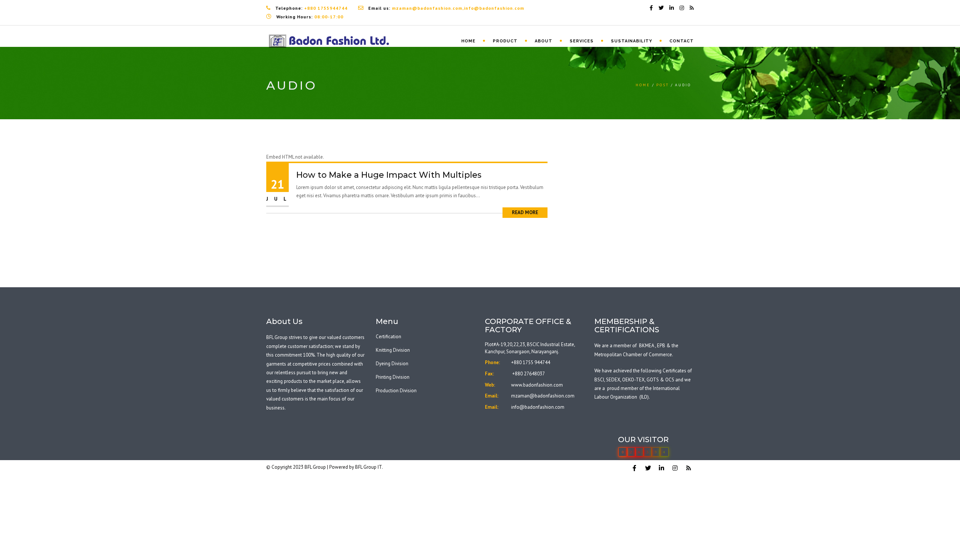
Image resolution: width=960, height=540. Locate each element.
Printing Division (393, 377)
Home (468, 41)
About (543, 41)
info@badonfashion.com (537, 407)
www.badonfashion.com (537, 385)
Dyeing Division (392, 363)
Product (505, 41)
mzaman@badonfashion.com (542, 396)
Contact (681, 41)
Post (662, 84)
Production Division (396, 390)
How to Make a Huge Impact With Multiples (389, 175)
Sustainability (631, 41)
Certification (388, 336)
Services (582, 41)
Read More (525, 212)
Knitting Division (393, 350)
